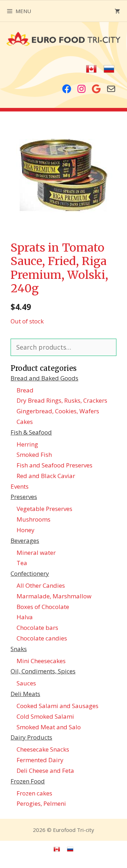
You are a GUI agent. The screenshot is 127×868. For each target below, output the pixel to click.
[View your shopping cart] (117, 11)
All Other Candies (41, 585)
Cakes (25, 422)
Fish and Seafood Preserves (54, 465)
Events (20, 486)
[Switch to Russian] (109, 69)
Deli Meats (25, 694)
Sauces (26, 683)
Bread (25, 390)
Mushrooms (33, 519)
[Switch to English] (91, 69)
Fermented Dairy (40, 760)
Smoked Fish (34, 454)
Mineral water (36, 552)
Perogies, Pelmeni (41, 803)
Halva (25, 617)
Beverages (25, 540)
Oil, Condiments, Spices (43, 671)
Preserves (24, 497)
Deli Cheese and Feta (45, 770)
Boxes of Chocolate (43, 607)
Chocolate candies (42, 638)
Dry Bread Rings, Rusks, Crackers (62, 400)
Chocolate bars (37, 627)
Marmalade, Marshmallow (54, 596)
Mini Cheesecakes (41, 661)
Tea (22, 563)
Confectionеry (30, 573)
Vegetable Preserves (44, 509)
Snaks (19, 649)
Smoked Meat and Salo (49, 727)
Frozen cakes (34, 793)
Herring (27, 444)
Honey (26, 530)
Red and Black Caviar (46, 476)
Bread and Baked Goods (44, 378)
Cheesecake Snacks (43, 749)
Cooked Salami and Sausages (57, 706)
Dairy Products (31, 737)
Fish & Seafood (31, 432)
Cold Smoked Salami (45, 716)
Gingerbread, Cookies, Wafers (58, 411)
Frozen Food (28, 781)
